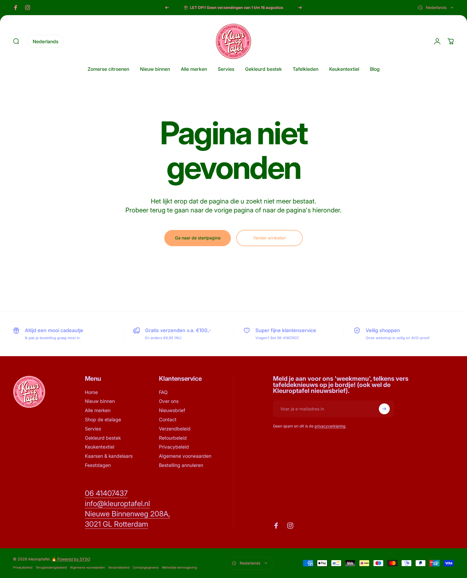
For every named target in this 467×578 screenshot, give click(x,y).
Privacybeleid (174, 447)
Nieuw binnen (100, 401)
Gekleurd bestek (103, 438)
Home (91, 392)
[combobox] (436, 7)
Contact (167, 419)
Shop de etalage (103, 419)
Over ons (169, 401)
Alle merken (98, 410)
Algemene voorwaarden (185, 456)
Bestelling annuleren (181, 465)
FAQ (163, 392)
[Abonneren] (384, 408)
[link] (106, 493)
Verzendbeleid (175, 429)
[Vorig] (167, 7)
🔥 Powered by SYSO (71, 559)
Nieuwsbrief (172, 410)
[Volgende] (300, 7)
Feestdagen (98, 465)
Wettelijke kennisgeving (179, 567)
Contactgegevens (146, 567)
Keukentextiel (99, 447)
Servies (93, 429)
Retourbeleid (173, 438)
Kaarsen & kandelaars (109, 456)
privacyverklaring (330, 426)
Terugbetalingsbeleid (51, 567)
